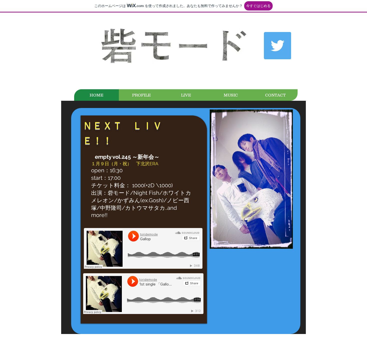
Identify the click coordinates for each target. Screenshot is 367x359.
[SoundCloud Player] (143, 248)
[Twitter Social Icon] (277, 45)
